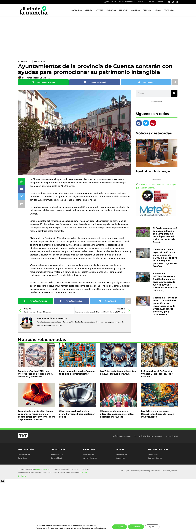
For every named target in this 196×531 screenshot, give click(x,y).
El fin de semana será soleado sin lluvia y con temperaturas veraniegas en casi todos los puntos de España (165, 235)
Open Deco (22, 458)
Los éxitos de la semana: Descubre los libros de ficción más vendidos (157, 414)
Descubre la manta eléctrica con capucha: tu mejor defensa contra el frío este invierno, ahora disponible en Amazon (36, 415)
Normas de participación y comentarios (145, 471)
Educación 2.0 (121, 455)
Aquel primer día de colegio (153, 171)
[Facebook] (169, 2)
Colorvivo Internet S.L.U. (43, 469)
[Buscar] (174, 93)
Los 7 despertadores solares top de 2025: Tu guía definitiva (118, 372)
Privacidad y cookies (169, 471)
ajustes (102, 528)
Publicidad (141, 2)
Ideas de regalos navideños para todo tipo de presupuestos (77, 372)
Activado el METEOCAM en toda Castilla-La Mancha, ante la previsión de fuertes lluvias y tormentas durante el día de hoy (165, 282)
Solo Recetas (88, 455)
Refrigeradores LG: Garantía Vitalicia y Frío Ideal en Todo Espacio (157, 374)
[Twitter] (173, 2)
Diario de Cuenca (155, 458)
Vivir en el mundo (90, 458)
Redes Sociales (57, 455)
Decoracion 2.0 (24, 455)
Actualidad (24, 61)
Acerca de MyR (172, 436)
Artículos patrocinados (122, 436)
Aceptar (119, 527)
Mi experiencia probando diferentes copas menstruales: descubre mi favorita (117, 414)
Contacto (160, 2)
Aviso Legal (124, 471)
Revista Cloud (56, 458)
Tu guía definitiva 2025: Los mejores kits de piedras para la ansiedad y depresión (35, 374)
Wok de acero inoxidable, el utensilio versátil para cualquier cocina (77, 414)
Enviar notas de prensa (127, 2)
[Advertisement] (98, 36)
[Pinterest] (177, 2)
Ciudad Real (153, 455)
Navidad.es (120, 458)
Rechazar (136, 527)
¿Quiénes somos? (110, 2)
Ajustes (152, 527)
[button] (175, 10)
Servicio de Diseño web (143, 436)
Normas (151, 2)
